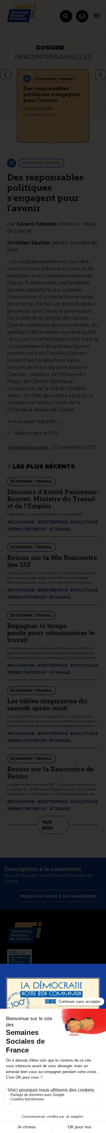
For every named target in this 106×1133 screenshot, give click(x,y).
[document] (53, 566)
